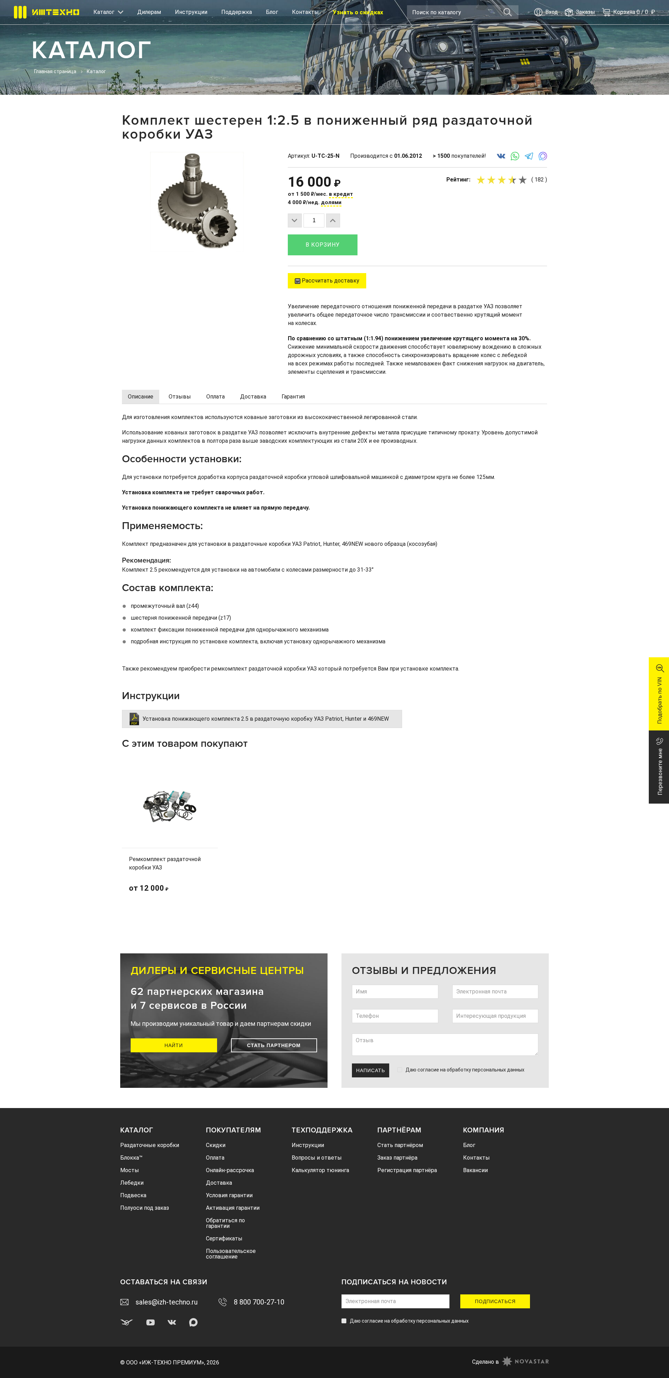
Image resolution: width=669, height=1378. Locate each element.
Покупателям (233, 1130)
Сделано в (485, 1361)
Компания (484, 1130)
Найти (173, 1045)
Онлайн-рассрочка (230, 1170)
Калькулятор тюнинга (320, 1170)
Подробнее (193, 885)
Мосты (129, 1170)
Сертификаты (224, 1238)
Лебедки (132, 1182)
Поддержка (236, 12)
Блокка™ (131, 1157)
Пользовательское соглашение (231, 1254)
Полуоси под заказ (144, 1208)
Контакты (305, 12)
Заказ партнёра (397, 1157)
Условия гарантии (229, 1195)
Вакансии (475, 1170)
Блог (272, 12)
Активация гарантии (233, 1208)
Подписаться (495, 1301)
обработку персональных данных (485, 1070)
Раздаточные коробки (149, 1145)
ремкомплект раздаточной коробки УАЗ (264, 668)
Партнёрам (399, 1130)
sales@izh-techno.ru (167, 1302)
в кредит (341, 194)
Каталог (136, 1130)
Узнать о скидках (358, 12)
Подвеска (133, 1195)
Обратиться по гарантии (225, 1223)
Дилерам (149, 12)
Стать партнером (274, 1045)
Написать (370, 1070)
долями (331, 202)
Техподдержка (322, 1130)
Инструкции (191, 12)
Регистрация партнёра (407, 1170)
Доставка (219, 1182)
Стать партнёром (400, 1145)
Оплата (215, 1157)
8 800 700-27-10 (259, 1302)
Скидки (215, 1145)
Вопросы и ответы (317, 1157)
